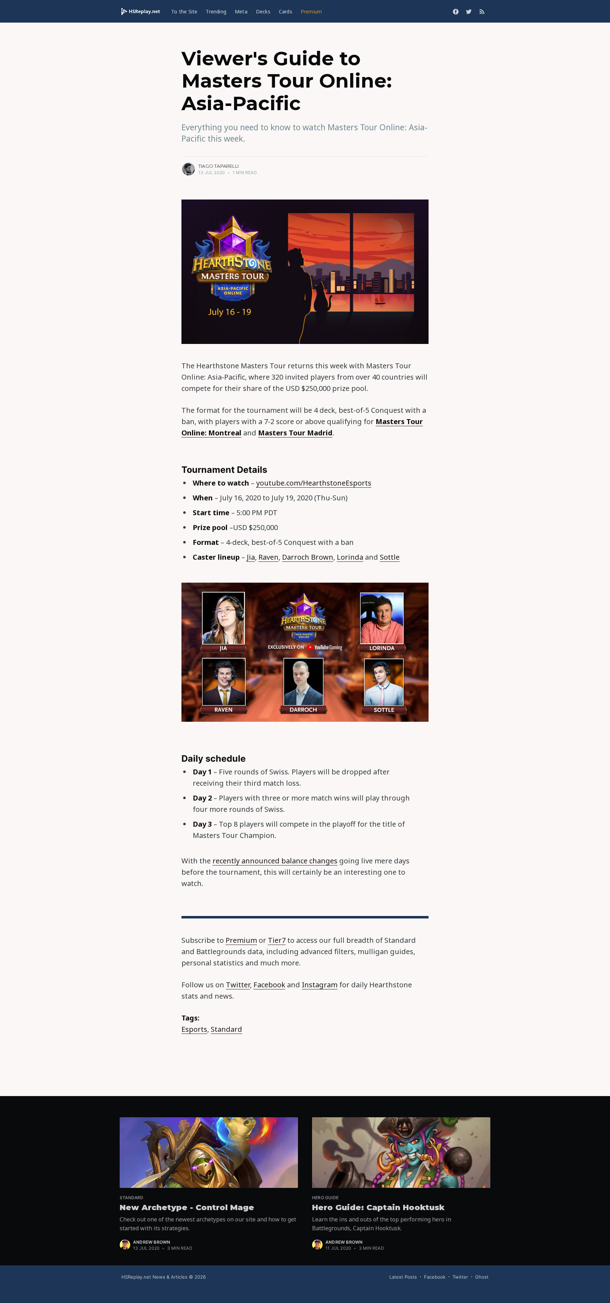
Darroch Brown (307, 557)
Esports (194, 1029)
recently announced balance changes (275, 860)
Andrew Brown (151, 1242)
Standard (226, 1029)
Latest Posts (403, 1277)
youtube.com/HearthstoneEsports (313, 483)
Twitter (238, 984)
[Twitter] (469, 11)
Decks (263, 11)
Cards (285, 11)
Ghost (482, 1277)
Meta (241, 11)
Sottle (390, 557)
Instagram (319, 984)
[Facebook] (455, 11)
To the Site (184, 11)
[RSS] (482, 11)
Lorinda (350, 557)
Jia (251, 557)
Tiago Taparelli (218, 166)
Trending (216, 11)
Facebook (269, 984)
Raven (268, 557)
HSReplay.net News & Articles (154, 1277)
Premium (311, 11)
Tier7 (277, 940)
